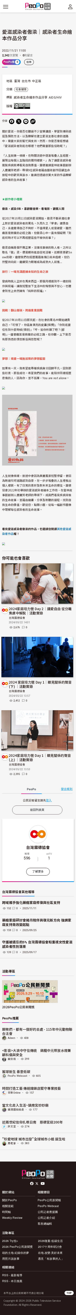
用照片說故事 (10, 1258)
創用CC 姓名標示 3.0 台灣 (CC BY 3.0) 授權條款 (23, 106)
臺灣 (17, 81)
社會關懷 (21, 89)
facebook (32, 1183)
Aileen (11, 1038)
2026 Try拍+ (10, 1241)
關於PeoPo (9, 1200)
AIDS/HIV (55, 97)
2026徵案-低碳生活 (50, 1241)
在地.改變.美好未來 (50, 1253)
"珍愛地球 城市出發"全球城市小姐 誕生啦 (33, 1138)
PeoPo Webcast (17, 1075)
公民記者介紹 (46, 1218)
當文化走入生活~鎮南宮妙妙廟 (25, 1105)
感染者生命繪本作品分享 (31, 97)
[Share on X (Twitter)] (18, 121)
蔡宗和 (12, 1059)
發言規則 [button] (66, 789)
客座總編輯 (45, 1223)
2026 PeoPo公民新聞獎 (17, 1247)
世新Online (14, 1092)
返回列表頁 (37, 810)
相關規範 (8, 1206)
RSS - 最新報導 (12, 1275)
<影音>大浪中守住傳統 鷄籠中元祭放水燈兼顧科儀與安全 (36, 1052)
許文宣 (12, 1126)
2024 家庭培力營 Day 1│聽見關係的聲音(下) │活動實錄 (40, 684)
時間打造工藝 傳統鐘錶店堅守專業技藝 (31, 1088)
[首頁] (38, 6)
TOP (69, 1293)
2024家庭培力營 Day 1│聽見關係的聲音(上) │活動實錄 (40, 757)
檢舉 (29, 62)
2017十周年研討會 (50, 1247)
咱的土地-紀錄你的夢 (15, 1253)
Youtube (43, 1183)
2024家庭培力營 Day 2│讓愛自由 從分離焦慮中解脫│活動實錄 (40, 610)
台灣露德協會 (17, 618)
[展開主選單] (5, 6)
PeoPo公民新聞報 (49, 1200)
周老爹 (12, 1143)
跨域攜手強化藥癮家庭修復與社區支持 (31, 903)
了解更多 (38, 871)
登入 (49, 800)
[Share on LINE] (25, 121)
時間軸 (6, 1212)
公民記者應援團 (48, 1212)
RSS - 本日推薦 (12, 1281)
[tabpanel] (37, 800)
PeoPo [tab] (31, 789)
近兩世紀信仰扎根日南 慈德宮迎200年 (32, 1122)
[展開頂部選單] (70, 6)
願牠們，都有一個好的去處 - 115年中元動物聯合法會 (37, 1031)
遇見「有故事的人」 (51, 1258)
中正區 (36, 81)
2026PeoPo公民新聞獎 (18, 1007)
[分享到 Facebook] (11, 121)
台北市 (26, 81)
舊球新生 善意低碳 (16, 1071)
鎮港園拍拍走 (16, 1109)
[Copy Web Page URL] (33, 121)
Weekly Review (12, 1218)
